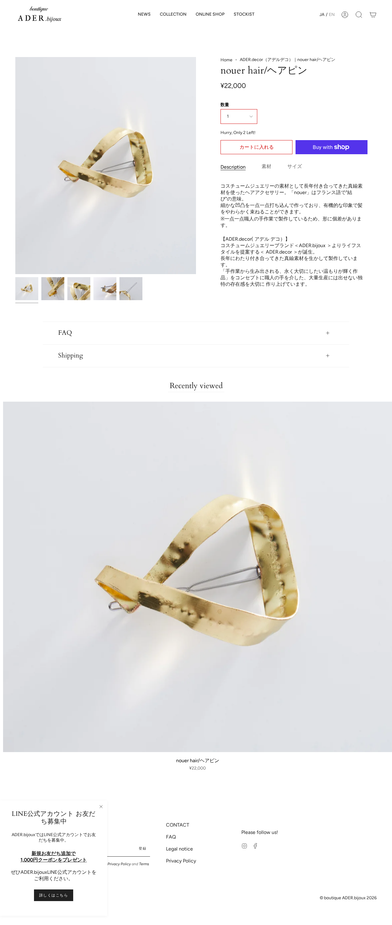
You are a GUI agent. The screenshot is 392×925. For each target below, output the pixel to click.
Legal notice (179, 849)
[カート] (373, 14)
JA (321, 14)
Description (233, 167)
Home (226, 60)
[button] (173, 14)
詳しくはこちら (53, 895)
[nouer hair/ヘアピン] (26, 288)
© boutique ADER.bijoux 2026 (348, 897)
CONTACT (177, 825)
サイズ (294, 166)
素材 (266, 166)
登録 (142, 848)
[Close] (101, 807)
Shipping (70, 355)
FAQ (65, 333)
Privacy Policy (119, 864)
